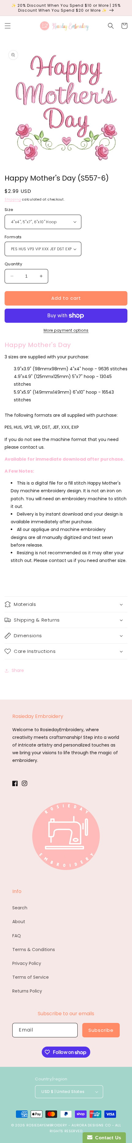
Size (9, 210)
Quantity (13, 264)
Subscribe (101, 1030)
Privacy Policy (26, 963)
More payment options (66, 330)
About (18, 922)
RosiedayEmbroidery (47, 1125)
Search (19, 908)
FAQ (16, 936)
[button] (7, 26)
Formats (13, 237)
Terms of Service (30, 977)
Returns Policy (27, 991)
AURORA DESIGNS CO (91, 1125)
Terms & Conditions (33, 949)
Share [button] (18, 670)
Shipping (13, 199)
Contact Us (106, 1137)
